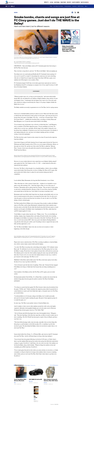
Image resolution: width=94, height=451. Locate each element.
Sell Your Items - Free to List (29, 365)
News (16, 12)
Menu (46, 2)
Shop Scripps (76, 2)
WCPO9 (6, 6)
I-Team (51, 6)
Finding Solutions (67, 6)
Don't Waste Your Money (58, 6)
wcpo (10, 6)
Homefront (74, 6)
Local (51, 2)
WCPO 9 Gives (81, 6)
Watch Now (84, 2)
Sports (69, 2)
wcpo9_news (8, 6)
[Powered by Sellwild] (56, 404)
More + (86, 6)
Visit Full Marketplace (54, 365)
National (57, 2)
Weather (63, 2)
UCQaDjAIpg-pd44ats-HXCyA (12, 6)
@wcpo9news (14, 6)
